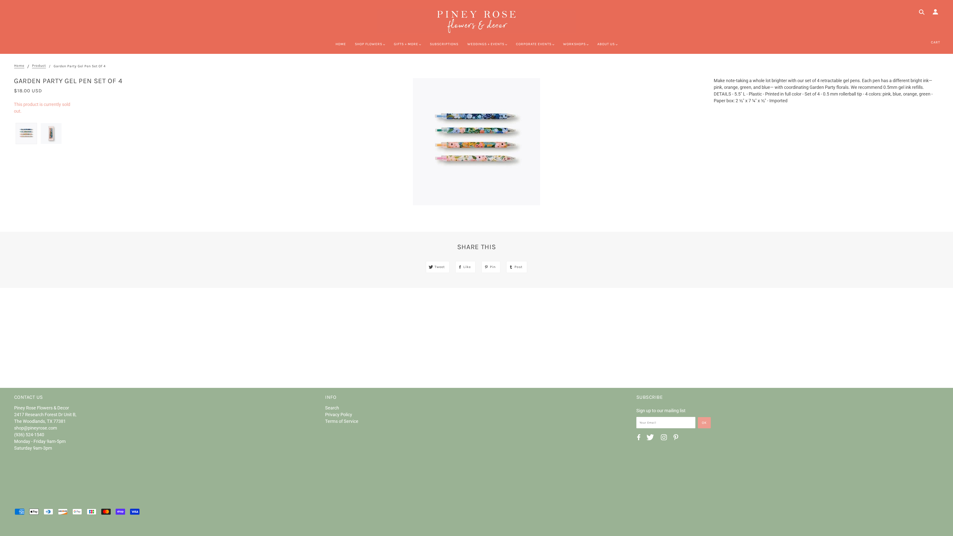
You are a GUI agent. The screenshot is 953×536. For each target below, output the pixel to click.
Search (332, 407)
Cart (935, 42)
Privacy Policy (338, 414)
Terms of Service (341, 421)
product (39, 66)
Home (19, 66)
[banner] (476, 21)
